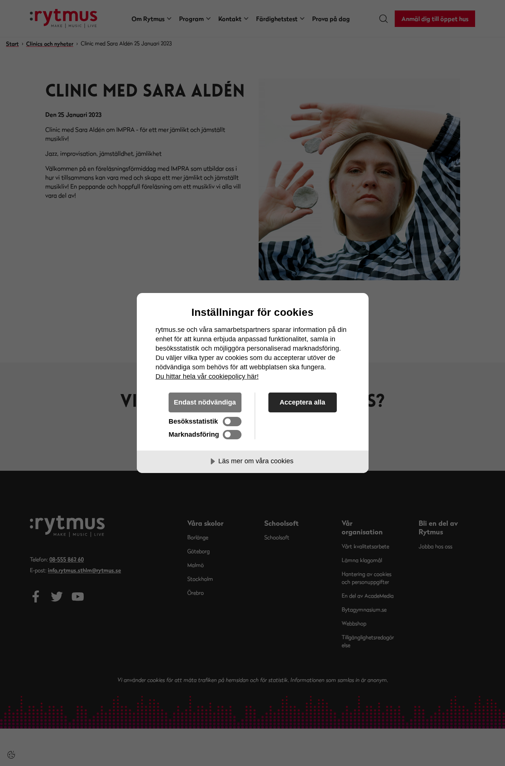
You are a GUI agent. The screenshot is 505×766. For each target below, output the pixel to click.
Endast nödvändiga (205, 402)
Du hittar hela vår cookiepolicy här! (207, 376)
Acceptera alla (302, 402)
